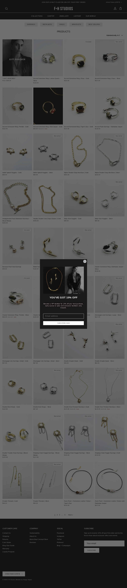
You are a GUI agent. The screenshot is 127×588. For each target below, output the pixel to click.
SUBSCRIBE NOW (63, 323)
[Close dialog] (85, 261)
